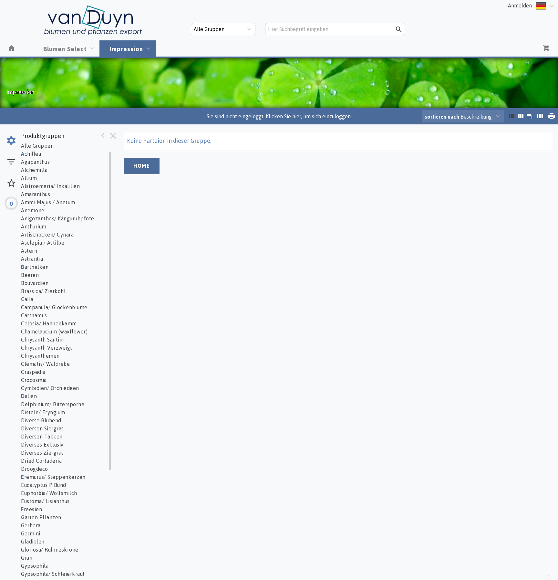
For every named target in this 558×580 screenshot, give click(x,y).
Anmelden (520, 5)
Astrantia (32, 259)
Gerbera (31, 525)
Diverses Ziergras (42, 452)
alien (29, 396)
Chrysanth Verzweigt (46, 347)
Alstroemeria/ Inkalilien (50, 186)
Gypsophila (34, 566)
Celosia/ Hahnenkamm (49, 323)
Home (141, 166)
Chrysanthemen (40, 356)
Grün (26, 557)
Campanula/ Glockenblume (54, 307)
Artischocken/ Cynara (47, 234)
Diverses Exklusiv (42, 444)
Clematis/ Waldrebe (45, 364)
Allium (29, 178)
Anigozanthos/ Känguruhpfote (57, 218)
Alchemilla (34, 170)
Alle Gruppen (37, 145)
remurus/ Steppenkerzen (53, 477)
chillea (31, 154)
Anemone (33, 210)
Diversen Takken (42, 436)
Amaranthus (35, 194)
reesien (31, 509)
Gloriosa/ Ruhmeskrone (49, 549)
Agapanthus (35, 162)
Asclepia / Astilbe (42, 242)
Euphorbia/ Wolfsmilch (49, 493)
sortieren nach (442, 116)
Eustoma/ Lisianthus (45, 501)
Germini (30, 533)
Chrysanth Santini (42, 339)
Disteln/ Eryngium (43, 412)
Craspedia (33, 372)
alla (27, 299)
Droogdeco (34, 469)
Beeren (30, 275)
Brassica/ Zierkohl (43, 291)
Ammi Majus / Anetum (48, 202)
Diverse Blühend (41, 420)
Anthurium (33, 226)
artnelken (34, 267)
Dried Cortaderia (41, 461)
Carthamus (34, 315)
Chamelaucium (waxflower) (54, 331)
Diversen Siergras (42, 428)
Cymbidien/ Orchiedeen (50, 388)
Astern (29, 251)
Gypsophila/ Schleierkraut (53, 574)
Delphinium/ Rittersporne (52, 404)
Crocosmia (34, 380)
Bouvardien (34, 283)
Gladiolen (33, 541)
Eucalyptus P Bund (43, 485)
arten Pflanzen (41, 517)
